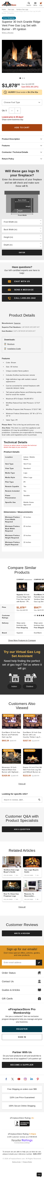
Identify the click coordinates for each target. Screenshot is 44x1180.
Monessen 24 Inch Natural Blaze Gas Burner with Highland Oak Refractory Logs (10, 769)
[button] (22, 289)
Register (22, 1029)
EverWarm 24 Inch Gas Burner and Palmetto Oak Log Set (11, 734)
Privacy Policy (27, 1162)
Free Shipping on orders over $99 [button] (22, 1089)
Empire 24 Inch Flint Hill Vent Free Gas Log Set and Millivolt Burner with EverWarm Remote (32, 769)
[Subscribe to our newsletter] (39, 962)
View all (22, 784)
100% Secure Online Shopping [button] (22, 1106)
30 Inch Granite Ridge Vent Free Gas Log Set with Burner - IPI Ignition (24, 598)
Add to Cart (22, 128)
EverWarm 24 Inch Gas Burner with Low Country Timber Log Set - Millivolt (32, 734)
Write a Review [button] (7, 33)
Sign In (22, 1037)
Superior (17, 323)
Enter (22, 252)
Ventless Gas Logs (22, 9)
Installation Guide (14, 349)
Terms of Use (16, 1162)
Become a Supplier (22, 1065)
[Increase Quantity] (18, 110)
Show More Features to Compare (22, 640)
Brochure (10, 344)
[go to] (11, 721)
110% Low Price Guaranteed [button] (22, 1097)
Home (4, 9)
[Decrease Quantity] (12, 110)
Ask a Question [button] (22, 829)
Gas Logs (11, 9)
